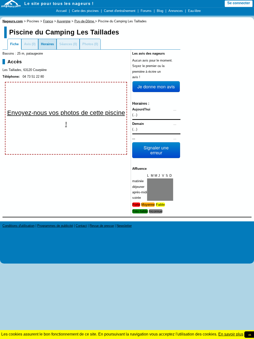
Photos (87, 44)
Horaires (47, 44)
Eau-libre (194, 11)
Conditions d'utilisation (18, 226)
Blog (160, 11)
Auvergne (63, 21)
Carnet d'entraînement (119, 11)
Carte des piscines (85, 11)
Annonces (175, 11)
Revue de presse (102, 226)
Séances (65, 44)
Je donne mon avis (156, 86)
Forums (146, 11)
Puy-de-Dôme (84, 21)
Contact (81, 226)
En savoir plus (230, 334)
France (48, 21)
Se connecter (238, 3)
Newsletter (124, 226)
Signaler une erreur (156, 150)
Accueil (61, 11)
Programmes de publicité (55, 226)
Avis (27, 44)
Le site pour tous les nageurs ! (59, 3)
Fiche (14, 44)
